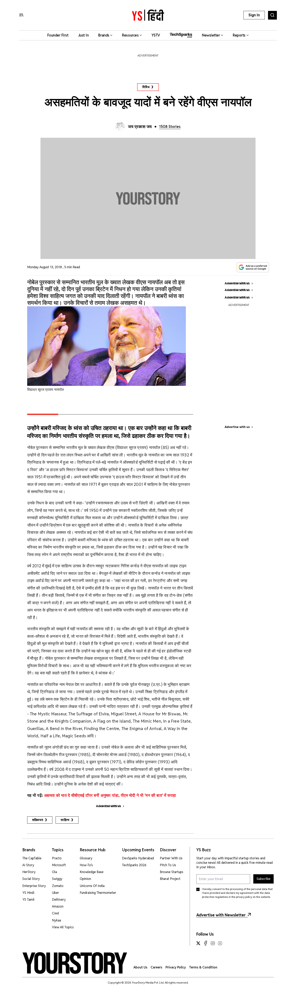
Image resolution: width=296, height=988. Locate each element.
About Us (140, 967)
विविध (145, 87)
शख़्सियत (37, 820)
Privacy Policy (176, 967)
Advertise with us (237, 427)
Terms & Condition (203, 967)
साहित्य (65, 820)
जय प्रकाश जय (140, 127)
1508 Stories (170, 126)
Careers (156, 967)
